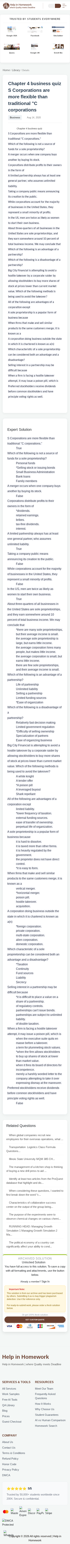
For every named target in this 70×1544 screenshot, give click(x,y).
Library (16, 70)
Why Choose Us (44, 1409)
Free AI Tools (9, 1399)
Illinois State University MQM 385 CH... (32, 1158)
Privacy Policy (10, 1469)
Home (6, 70)
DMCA (6, 1475)
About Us (7, 1442)
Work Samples (11, 1394)
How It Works (43, 1403)
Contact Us (8, 1447)
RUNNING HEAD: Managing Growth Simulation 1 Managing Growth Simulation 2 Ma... (31, 1230)
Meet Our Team (44, 1388)
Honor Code (9, 1464)
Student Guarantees (47, 1414)
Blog (4, 1410)
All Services (9, 1388)
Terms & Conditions (13, 1453)
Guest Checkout (11, 1421)
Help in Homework (25, 1357)
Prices (6, 1416)
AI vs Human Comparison (50, 1420)
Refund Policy (10, 1458)
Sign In (45, 1281)
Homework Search (46, 1425)
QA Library (8, 1405)
